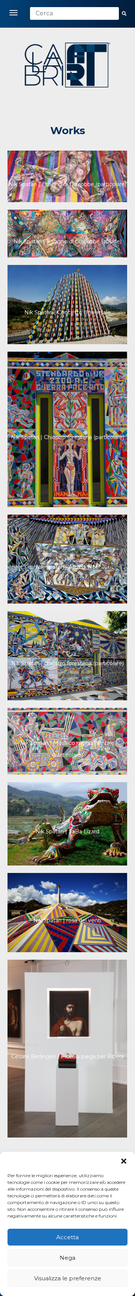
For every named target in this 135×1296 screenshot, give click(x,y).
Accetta (67, 1237)
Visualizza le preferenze (67, 1278)
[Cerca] (124, 14)
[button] (124, 1161)
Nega (67, 1257)
